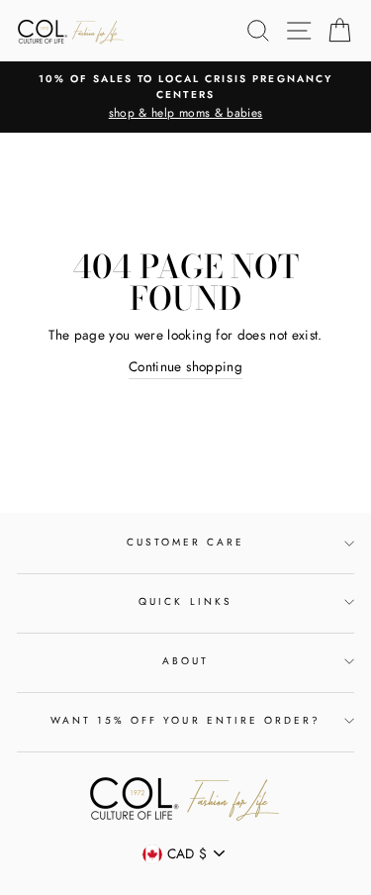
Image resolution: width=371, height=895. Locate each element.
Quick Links (185, 601)
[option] (185, 97)
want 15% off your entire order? (186, 720)
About (185, 660)
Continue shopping (185, 366)
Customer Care (186, 542)
